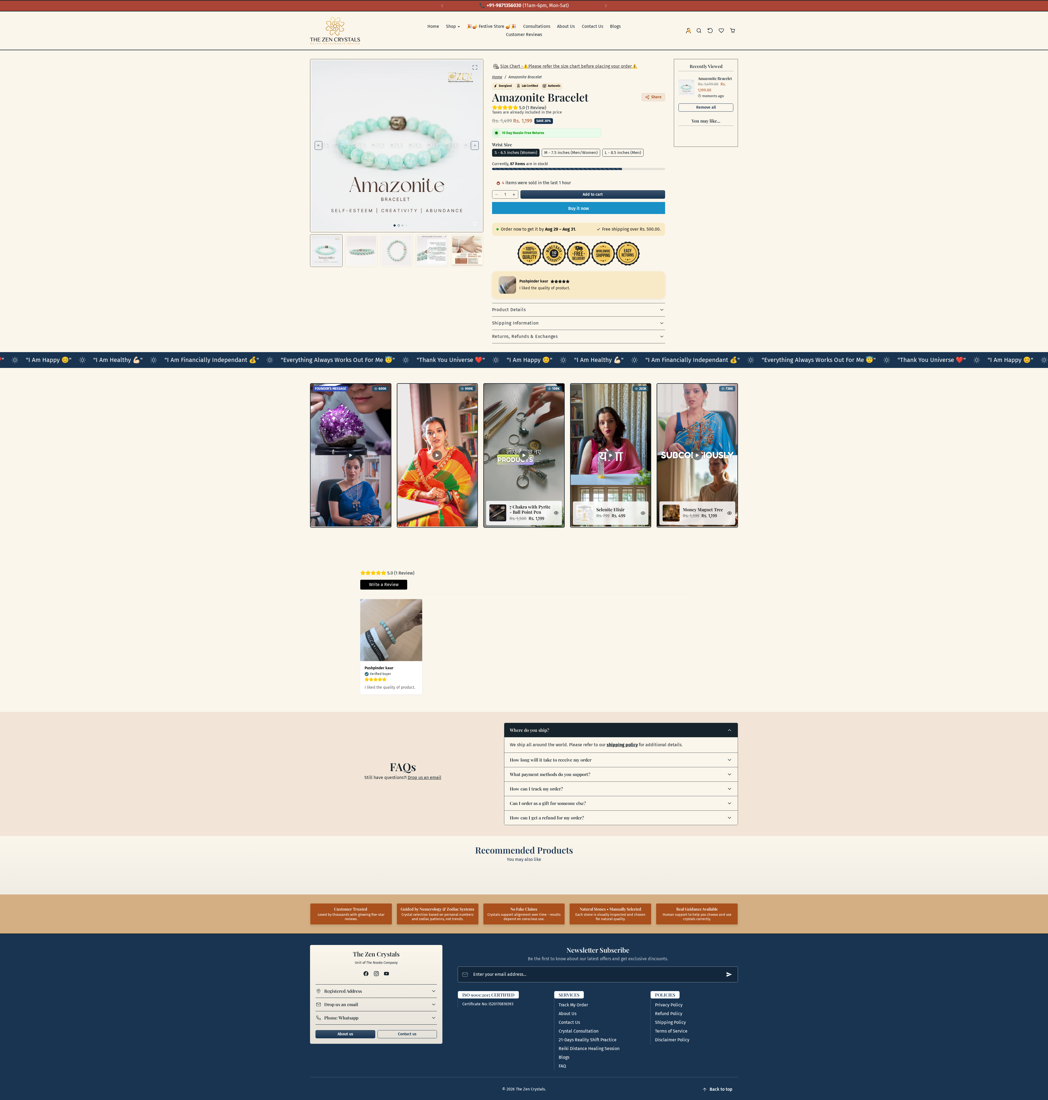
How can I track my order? (536, 789)
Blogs (615, 26)
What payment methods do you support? (550, 774)
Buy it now (578, 208)
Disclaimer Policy (672, 1039)
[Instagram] (376, 973)
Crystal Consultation (579, 1031)
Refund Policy (668, 1013)
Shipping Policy (670, 1022)
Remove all (706, 107)
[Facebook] (366, 973)
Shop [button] (451, 26)
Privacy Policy (669, 1004)
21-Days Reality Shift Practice (588, 1039)
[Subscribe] (729, 974)
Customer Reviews (524, 34)
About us (345, 1034)
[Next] (605, 5)
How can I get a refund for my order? (547, 817)
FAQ (562, 1066)
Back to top (721, 1089)
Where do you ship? (529, 730)
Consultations (536, 26)
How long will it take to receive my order (550, 760)
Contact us (407, 1034)
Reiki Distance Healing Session (589, 1048)
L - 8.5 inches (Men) (623, 152)
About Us (566, 26)
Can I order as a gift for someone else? (548, 803)
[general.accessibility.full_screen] (475, 67)
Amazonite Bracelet (715, 78)
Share (656, 97)
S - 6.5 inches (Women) (516, 152)
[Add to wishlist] (475, 224)
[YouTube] (386, 973)
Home (433, 26)
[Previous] (442, 5)
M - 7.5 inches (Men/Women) (571, 152)
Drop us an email (424, 777)
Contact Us (592, 26)
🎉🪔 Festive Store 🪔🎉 (491, 26)
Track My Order (573, 1004)
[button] (699, 30)
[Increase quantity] (514, 194)
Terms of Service (671, 1031)
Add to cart (593, 194)
